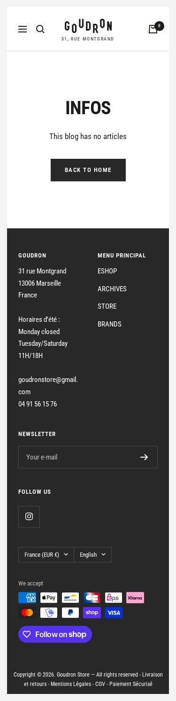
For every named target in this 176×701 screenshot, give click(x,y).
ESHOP (107, 271)
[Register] (144, 457)
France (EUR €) (41, 554)
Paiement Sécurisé (131, 684)
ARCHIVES (112, 289)
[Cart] (153, 29)
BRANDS (110, 324)
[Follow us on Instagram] (28, 516)
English (88, 554)
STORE (107, 306)
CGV (100, 684)
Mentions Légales (71, 684)
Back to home (88, 169)
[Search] (40, 29)
